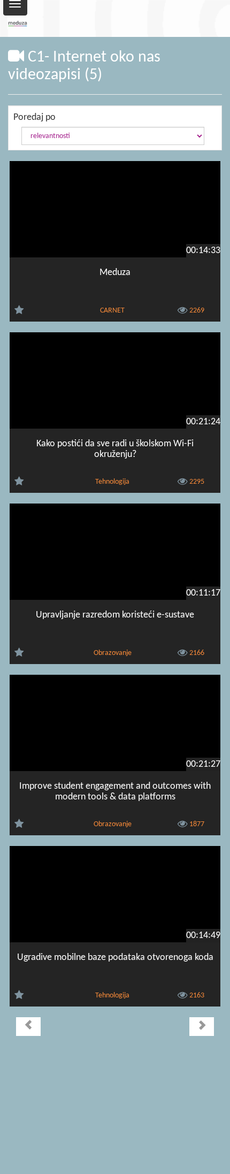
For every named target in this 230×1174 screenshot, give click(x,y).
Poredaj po (34, 117)
